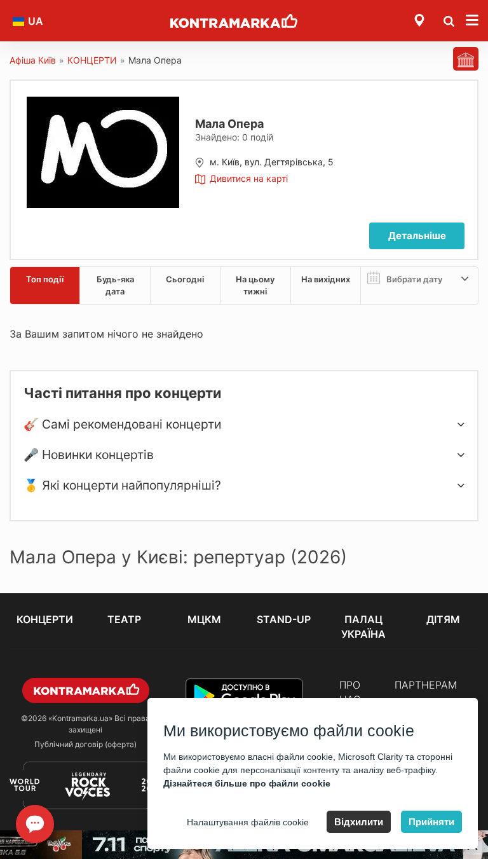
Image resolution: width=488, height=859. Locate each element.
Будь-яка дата (115, 285)
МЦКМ (204, 619)
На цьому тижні (255, 285)
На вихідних (325, 279)
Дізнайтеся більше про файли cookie (246, 783)
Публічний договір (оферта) (85, 744)
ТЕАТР (124, 619)
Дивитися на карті (249, 178)
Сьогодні (185, 279)
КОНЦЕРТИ (92, 60)
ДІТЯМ (443, 619)
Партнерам (426, 684)
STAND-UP (284, 619)
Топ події (45, 279)
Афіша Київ (33, 60)
